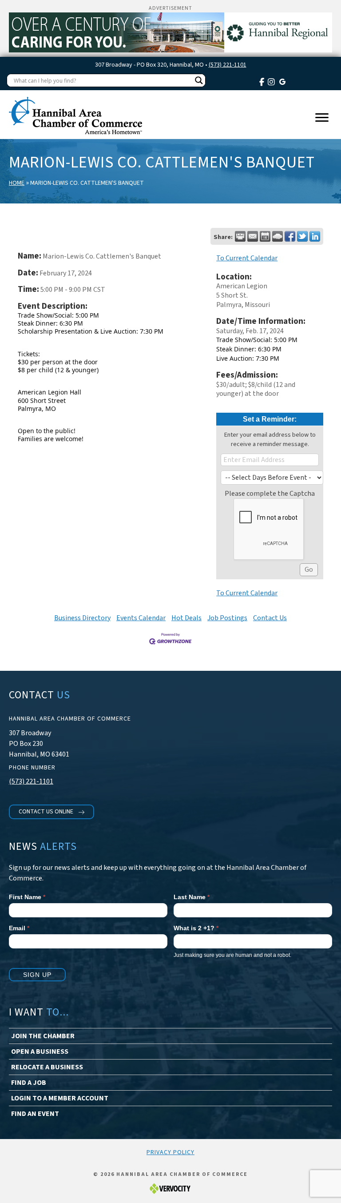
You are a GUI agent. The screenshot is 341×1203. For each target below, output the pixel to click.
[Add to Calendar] (265, 236)
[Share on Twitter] (302, 236)
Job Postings (227, 618)
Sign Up (37, 974)
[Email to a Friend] (252, 236)
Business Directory (82, 618)
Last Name (192, 896)
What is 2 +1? (196, 928)
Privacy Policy (170, 1152)
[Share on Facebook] (290, 236)
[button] (51, 812)
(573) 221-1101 (227, 64)
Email (19, 928)
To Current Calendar (247, 258)
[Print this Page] (240, 236)
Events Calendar (141, 618)
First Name (27, 896)
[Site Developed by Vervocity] (170, 1188)
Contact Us (270, 618)
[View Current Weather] (277, 236)
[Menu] (322, 117)
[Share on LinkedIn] (314, 236)
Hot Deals (186, 618)
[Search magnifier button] (199, 80)
